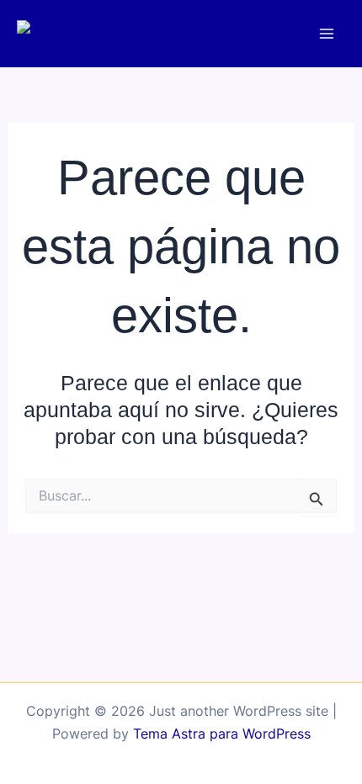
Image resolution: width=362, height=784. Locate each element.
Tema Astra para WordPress (222, 733)
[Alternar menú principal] (326, 34)
